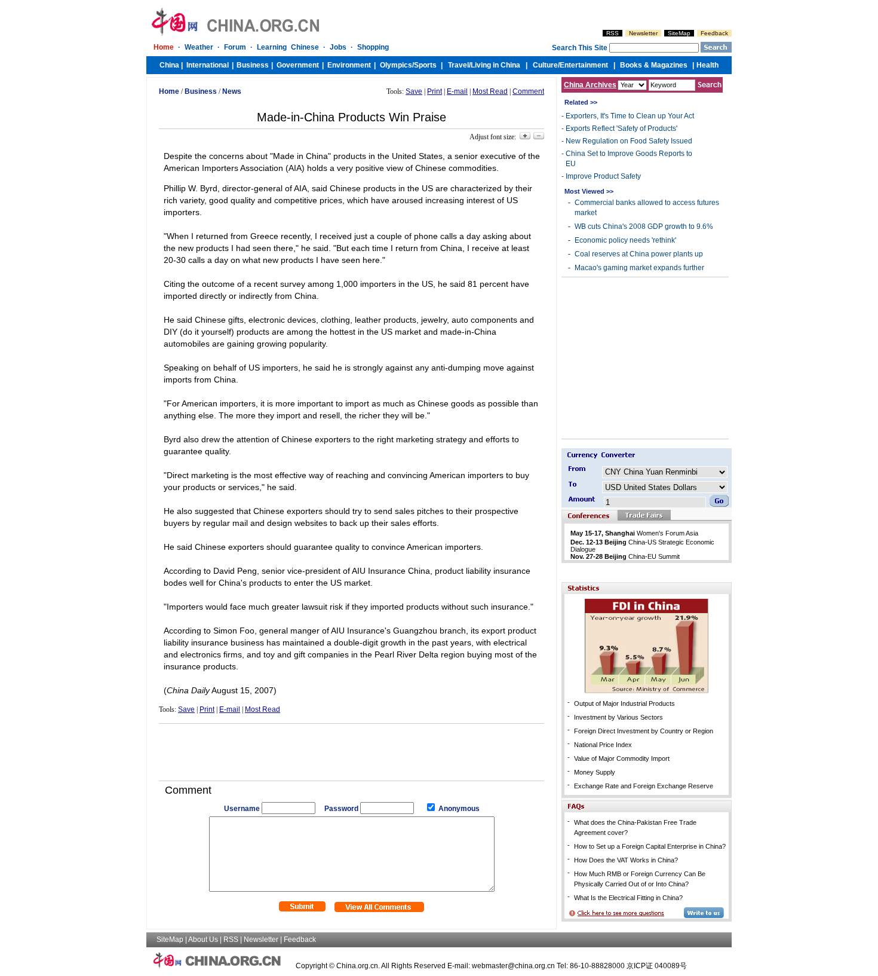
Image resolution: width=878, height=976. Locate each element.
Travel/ (459, 65)
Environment (349, 65)
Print (434, 91)
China (169, 65)
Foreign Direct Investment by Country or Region (643, 731)
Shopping (373, 47)
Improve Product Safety (603, 176)
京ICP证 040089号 (657, 966)
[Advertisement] (352, 748)
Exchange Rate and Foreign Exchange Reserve (643, 786)
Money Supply (594, 772)
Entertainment (584, 65)
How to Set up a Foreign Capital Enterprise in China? (650, 846)
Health (707, 65)
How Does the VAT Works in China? (626, 860)
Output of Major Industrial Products (624, 703)
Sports (425, 65)
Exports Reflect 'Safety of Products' (621, 128)
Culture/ (546, 65)
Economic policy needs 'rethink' (625, 240)
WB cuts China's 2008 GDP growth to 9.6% (644, 226)
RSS (612, 33)
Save (414, 91)
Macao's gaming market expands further (639, 268)
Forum (235, 47)
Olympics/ (397, 65)
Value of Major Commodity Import (622, 758)
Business (253, 65)
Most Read (490, 91)
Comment (528, 91)
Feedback (714, 33)
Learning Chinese (288, 47)
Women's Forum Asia (634, 533)
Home (164, 47)
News (231, 91)
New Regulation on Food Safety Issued (629, 141)
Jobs (338, 47)
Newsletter (643, 33)
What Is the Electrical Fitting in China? (628, 897)
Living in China (495, 65)
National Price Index (603, 744)
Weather (199, 47)
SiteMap (679, 33)
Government (298, 65)
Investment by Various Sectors (618, 717)
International (207, 65)
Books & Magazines (653, 65)
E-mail (457, 91)
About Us (203, 939)
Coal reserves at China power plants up (639, 254)
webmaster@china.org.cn (513, 966)
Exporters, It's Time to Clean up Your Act (630, 116)
